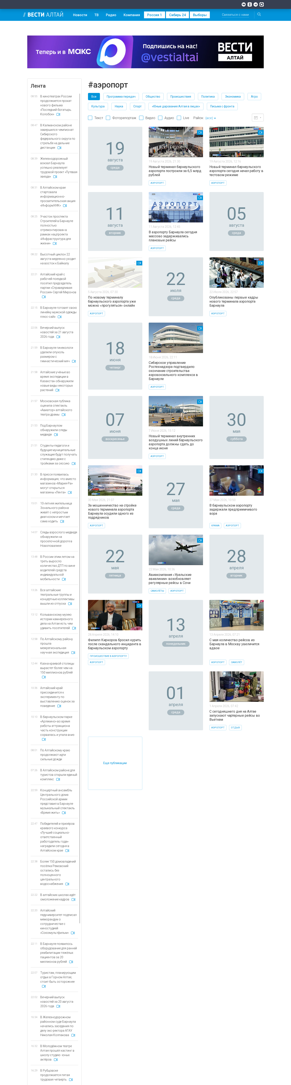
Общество (153, 96)
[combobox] (210, 118)
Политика (208, 96)
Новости (80, 15)
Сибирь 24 (177, 15)
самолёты (157, 590)
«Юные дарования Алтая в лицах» (176, 106)
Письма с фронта (222, 106)
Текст (98, 118)
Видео (150, 118)
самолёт (236, 662)
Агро (254, 96)
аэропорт (157, 183)
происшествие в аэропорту (108, 656)
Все (94, 96)
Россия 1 (154, 15)
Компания (132, 15)
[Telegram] (256, 4)
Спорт (137, 106)
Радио (111, 15)
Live (186, 118)
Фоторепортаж (124, 118)
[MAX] (261, 4)
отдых (235, 727)
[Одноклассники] (250, 4)
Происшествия (180, 96)
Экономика (233, 96)
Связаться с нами (235, 15)
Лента (38, 86)
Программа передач (121, 96)
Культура (98, 106)
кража (215, 525)
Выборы (200, 15)
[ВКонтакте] (244, 4)
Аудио (169, 118)
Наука (119, 106)
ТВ (96, 15)
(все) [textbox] (209, 118)
